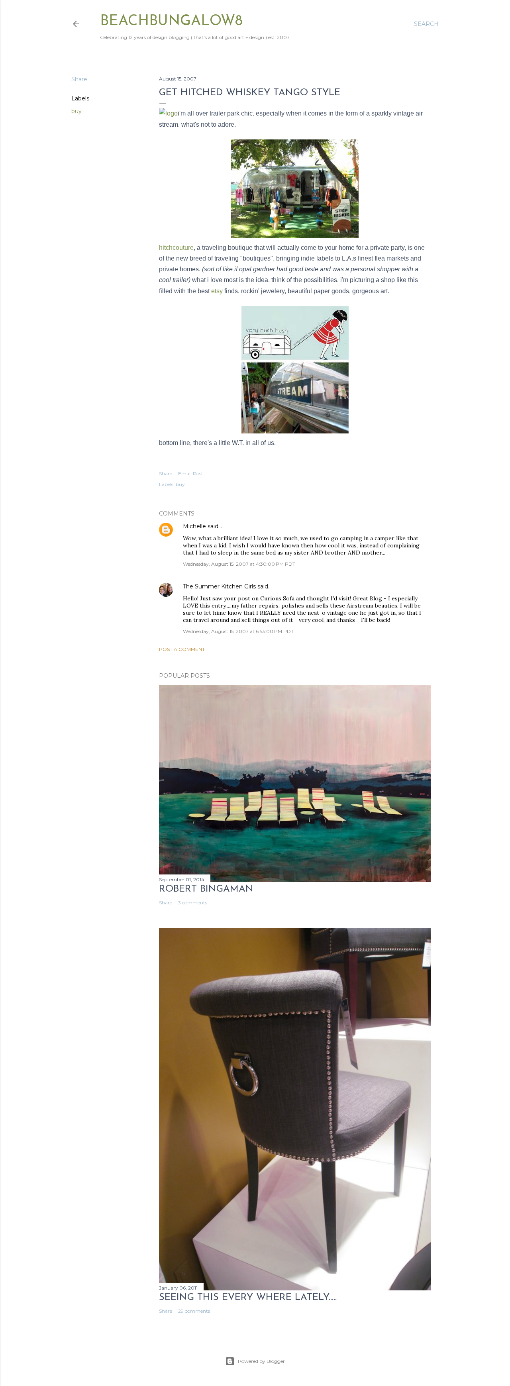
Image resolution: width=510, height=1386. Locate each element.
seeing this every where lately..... (248, 1297)
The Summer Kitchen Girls (219, 586)
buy (76, 111)
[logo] (168, 113)
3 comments (192, 903)
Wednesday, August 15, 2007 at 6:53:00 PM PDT (238, 631)
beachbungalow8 (171, 21)
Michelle (194, 526)
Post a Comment (182, 649)
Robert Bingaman (206, 889)
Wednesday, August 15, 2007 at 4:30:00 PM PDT (239, 564)
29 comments (194, 1311)
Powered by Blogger (261, 1361)
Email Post (190, 473)
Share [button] (79, 79)
